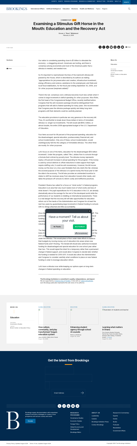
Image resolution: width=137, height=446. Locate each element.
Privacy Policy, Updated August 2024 (17, 443)
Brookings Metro (75, 432)
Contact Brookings (98, 425)
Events (60, 1)
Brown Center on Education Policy (20, 328)
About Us (118, 1)
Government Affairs (119, 431)
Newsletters (101, 1)
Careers (94, 419)
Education (66, 9)
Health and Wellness (87, 9)
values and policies (87, 281)
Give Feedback (80, 227)
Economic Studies (76, 421)
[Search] (129, 9)
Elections (74, 9)
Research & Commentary (87, 1)
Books (115, 422)
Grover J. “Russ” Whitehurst (68, 33)
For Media (110, 1)
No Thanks (57, 227)
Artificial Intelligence (53, 9)
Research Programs (71, 1)
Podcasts (116, 425)
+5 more (109, 337)
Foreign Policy (74, 424)
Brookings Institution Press (100, 422)
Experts (54, 1)
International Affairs (38, 9)
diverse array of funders (63, 281)
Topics (98, 9)
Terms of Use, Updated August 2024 (40, 443)
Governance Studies (117, 70)
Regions (104, 9)
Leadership (95, 416)
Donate (126, 2)
